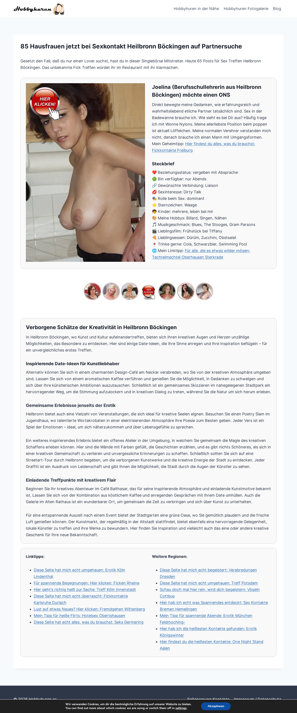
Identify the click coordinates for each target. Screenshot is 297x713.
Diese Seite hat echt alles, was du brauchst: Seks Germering (88, 622)
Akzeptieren (216, 706)
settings (181, 708)
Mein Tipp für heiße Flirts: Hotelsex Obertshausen (79, 615)
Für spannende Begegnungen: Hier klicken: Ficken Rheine (86, 583)
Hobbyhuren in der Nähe (196, 8)
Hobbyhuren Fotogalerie (246, 8)
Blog (277, 8)
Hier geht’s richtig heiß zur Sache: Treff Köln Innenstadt (85, 589)
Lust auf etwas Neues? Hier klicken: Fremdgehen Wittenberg (89, 609)
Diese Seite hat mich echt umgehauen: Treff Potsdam (209, 583)
